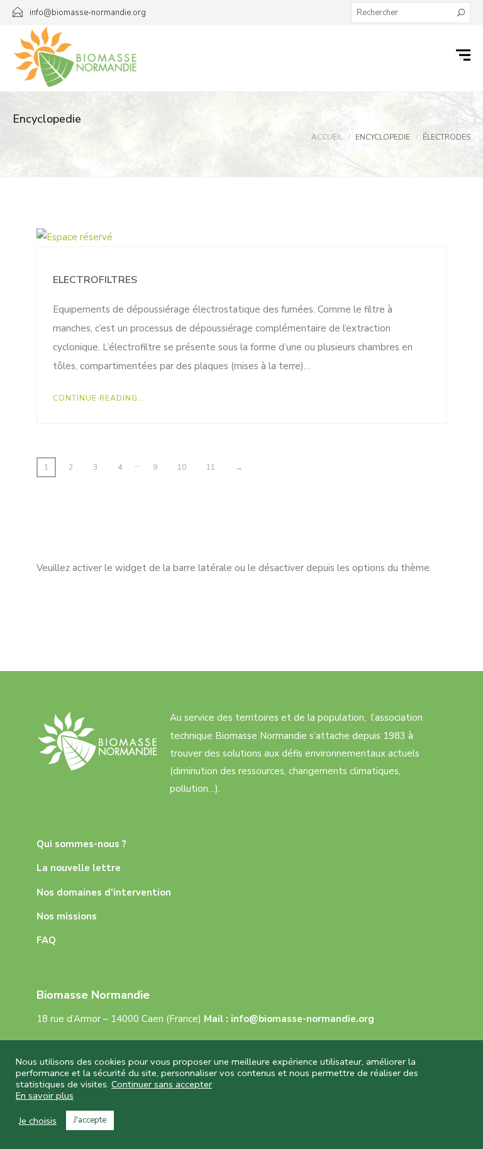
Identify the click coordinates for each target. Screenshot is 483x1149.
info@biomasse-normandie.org (302, 1019)
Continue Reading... (99, 398)
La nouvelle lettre (78, 868)
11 (210, 467)
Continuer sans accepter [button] (161, 1084)
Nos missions (66, 916)
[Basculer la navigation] (464, 55)
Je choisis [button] (38, 1120)
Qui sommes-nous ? (81, 844)
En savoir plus (45, 1095)
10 (181, 467)
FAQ (46, 940)
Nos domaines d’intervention (103, 892)
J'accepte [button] (90, 1120)
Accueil (327, 137)
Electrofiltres (95, 280)
